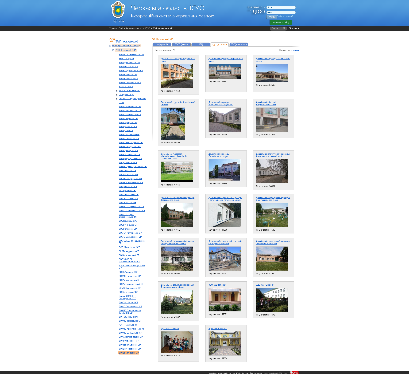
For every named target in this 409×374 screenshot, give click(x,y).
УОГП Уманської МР (128, 325)
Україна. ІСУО (116, 28)
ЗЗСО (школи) (181, 44)
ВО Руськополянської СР (131, 284)
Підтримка (294, 28)
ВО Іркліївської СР (128, 186)
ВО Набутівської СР (128, 272)
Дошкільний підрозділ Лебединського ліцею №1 (220, 103)
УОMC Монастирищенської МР (132, 266)
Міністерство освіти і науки (125, 45)
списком (295, 50)
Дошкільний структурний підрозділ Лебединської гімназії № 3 (273, 155)
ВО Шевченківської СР (130, 349)
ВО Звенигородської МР (130, 178)
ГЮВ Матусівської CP (129, 247)
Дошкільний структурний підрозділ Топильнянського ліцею (177, 286)
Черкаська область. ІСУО (137, 28)
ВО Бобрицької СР (128, 122)
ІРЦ (201, 44)
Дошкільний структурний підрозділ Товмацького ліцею (177, 198)
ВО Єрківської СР (127, 170)
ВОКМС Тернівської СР (130, 321)
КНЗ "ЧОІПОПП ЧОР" (129, 90)
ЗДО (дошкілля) (219, 44)
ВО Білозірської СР (128, 118)
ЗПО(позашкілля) (239, 44)
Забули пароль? (285, 16)
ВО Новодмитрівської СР (131, 70)
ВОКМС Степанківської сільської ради (130, 311)
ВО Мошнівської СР (128, 66)
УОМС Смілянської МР (130, 288)
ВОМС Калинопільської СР (132, 210)
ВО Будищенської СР (129, 62)
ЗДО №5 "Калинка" (217, 328)
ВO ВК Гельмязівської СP (131, 54)
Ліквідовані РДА (126, 94)
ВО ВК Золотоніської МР (131, 182)
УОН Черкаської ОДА (126, 50)
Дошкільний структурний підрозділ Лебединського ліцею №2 (177, 242)
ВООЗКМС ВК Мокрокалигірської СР (129, 260)
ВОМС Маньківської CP (130, 237)
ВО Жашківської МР (128, 174)
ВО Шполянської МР (129, 353)
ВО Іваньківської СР (129, 194)
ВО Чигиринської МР (129, 341)
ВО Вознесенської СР (129, 154)
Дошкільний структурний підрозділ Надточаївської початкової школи (225, 198)
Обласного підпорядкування (132, 98)
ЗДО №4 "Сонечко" (170, 328)
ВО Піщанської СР (128, 74)
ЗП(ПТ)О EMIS (126, 86)
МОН (111, 41)
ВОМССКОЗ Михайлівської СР (132, 242)
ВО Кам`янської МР (128, 198)
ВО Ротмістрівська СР (129, 280)
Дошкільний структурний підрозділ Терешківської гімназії (273, 242)
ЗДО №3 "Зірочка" (265, 285)
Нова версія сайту (280, 22)
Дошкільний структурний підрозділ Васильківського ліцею (273, 198)
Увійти (271, 17)
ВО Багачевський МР (129, 134)
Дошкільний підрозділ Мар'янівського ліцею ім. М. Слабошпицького (174, 156)
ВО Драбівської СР (128, 162)
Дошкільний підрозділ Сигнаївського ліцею (219, 155)
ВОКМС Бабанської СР (130, 82)
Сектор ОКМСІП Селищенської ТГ (127, 297)
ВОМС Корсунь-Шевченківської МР (128, 215)
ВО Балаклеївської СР (130, 110)
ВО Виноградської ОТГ (130, 146)
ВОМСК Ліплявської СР (130, 233)
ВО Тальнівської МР (129, 317)
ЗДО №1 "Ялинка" (217, 285)
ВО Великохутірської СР (131, 142)
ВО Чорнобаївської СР (130, 345)
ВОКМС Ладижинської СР (131, 206)
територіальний (130, 41)
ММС (118, 41)
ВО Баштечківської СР (130, 106)
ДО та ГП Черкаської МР (131, 337)
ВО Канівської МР (127, 202)
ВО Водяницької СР (128, 150)
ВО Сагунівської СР (128, 292)
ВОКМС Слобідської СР (130, 333)
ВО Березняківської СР (130, 114)
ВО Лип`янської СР (128, 225)
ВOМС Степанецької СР (130, 306)
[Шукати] (284, 28)
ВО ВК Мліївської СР (129, 255)
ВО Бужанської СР (128, 126)
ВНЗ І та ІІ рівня (126, 58)
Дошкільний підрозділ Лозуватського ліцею (266, 103)
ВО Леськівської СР (128, 221)
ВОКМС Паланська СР (130, 276)
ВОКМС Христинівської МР (132, 329)
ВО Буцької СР (126, 130)
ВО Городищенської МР (130, 158)
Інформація (162, 44)
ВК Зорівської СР (127, 190)
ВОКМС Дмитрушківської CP (133, 166)
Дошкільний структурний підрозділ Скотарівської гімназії (225, 242)
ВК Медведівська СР (129, 251)
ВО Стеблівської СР (128, 302)
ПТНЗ (121, 102)
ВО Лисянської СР (128, 229)
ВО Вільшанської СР (129, 138)
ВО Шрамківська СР (128, 78)
